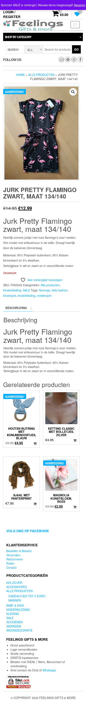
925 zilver (14, 583)
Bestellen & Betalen (19, 551)
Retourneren (14, 559)
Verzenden (13, 555)
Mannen (14, 600)
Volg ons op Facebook (27, 530)
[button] (73, 92)
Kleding (12, 614)
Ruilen (10, 563)
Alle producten (41, 75)
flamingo (44, 290)
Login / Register (11, 14)
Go (76, 49)
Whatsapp (49, 670)
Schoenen (14, 622)
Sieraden (13, 626)
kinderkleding (26, 295)
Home (20, 75)
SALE (26, 290)
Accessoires (16, 587)
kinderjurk (9, 295)
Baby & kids (15, 605)
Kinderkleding (12, 290)
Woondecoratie (19, 630)
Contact (11, 567)
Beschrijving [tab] (16, 308)
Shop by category (18, 37)
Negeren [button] (79, 5)
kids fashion (60, 290)
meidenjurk (44, 295)
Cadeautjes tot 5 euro (26, 596)
